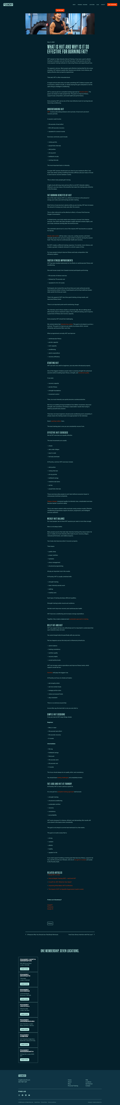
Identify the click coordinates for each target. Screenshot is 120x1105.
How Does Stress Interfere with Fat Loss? (81, 934)
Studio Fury (99, 1102)
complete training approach (66, 791)
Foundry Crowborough (27, 1020)
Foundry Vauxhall (25, 1005)
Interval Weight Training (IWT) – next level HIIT (62, 878)
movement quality (83, 372)
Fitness (50, 923)
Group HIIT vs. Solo (54, 874)
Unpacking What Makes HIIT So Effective (60, 885)
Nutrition (50, 672)
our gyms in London (80, 859)
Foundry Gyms (84, 92)
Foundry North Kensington (28, 960)
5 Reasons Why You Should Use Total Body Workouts (42, 934)
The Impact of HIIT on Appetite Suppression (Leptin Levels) (66, 889)
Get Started (112, 4)
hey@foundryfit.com (24, 1080)
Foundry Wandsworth (27, 1050)
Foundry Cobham (24, 1035)
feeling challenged (63, 777)
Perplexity (50, 907)
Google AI (50, 909)
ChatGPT (50, 905)
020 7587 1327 (22, 1082)
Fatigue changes (52, 501)
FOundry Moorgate (25, 975)
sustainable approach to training (78, 619)
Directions (24, 968)
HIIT (48, 112)
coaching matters (56, 421)
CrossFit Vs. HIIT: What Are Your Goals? (60, 882)
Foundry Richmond (25, 990)
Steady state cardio (53, 236)
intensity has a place (67, 324)
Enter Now (60, 10)
